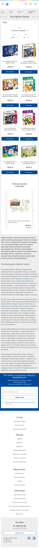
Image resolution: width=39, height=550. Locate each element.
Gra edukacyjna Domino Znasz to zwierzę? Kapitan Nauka (29, 95)
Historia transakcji (19, 485)
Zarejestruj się (19, 473)
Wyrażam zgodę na (20, 403)
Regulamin (19, 446)
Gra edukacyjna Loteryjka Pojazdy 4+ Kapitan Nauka (10, 95)
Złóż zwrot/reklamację (19, 462)
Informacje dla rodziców (19, 502)
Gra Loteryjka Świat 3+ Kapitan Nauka (10, 162)
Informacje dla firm (19, 498)
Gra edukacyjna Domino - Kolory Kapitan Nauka (28, 129)
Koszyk (20, 481)
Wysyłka (19, 439)
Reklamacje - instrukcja (20, 454)
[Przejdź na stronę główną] (7, 4)
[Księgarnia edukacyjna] (29, 538)
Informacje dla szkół (19, 495)
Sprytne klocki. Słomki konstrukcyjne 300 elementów (19, 221)
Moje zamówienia (19, 477)
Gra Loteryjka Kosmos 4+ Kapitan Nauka (10, 62)
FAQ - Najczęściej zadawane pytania (19, 506)
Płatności (19, 442)
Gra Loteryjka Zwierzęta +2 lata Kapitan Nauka (29, 162)
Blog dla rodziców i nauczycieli (19, 510)
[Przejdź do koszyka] (35, 4)
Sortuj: (19, 27)
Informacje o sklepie (19, 421)
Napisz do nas (19, 533)
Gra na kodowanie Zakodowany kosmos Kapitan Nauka (10, 129)
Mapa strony (19, 514)
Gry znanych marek (21, 12)
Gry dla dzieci (11, 12)
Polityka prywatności (19, 450)
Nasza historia (19, 425)
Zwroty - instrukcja (19, 458)
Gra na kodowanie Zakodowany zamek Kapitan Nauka (28, 62)
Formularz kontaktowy (19, 429)
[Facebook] (34, 538)
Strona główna (3, 12)
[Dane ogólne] (30, 4)
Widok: (14, 34)
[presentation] (6, 210)
